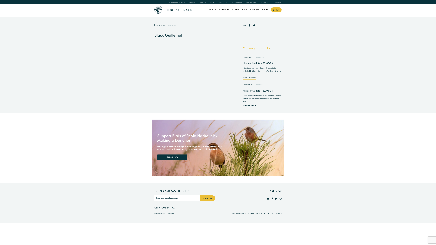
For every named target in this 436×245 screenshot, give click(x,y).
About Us (212, 10)
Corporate (264, 2)
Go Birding (224, 10)
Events (265, 10)
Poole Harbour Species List (175, 2)
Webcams (192, 2)
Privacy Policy (159, 214)
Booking (171, 214)
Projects (203, 2)
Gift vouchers (237, 2)
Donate (276, 10)
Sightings (254, 10)
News (244, 10)
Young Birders (251, 2)
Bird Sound (223, 2)
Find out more (249, 78)
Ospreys (235, 10)
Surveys (212, 2)
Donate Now (172, 157)
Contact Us (277, 2)
